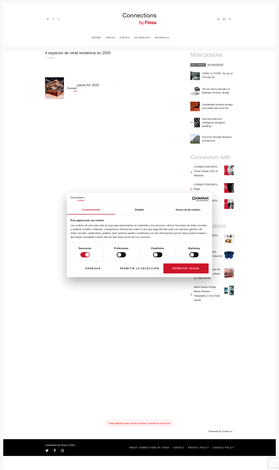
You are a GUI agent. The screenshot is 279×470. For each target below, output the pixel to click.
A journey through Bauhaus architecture (217, 139)
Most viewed (198, 65)
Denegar (93, 268)
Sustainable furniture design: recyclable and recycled (217, 106)
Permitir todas (185, 268)
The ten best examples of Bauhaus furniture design (216, 91)
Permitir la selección (139, 268)
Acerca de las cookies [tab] (188, 209)
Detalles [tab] (139, 209)
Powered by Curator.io (220, 431)
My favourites (215, 65)
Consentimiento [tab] (91, 209)
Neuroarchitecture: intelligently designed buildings (213, 122)
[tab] (198, 65)
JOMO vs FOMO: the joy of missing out (217, 75)
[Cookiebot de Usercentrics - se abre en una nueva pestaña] (194, 199)
